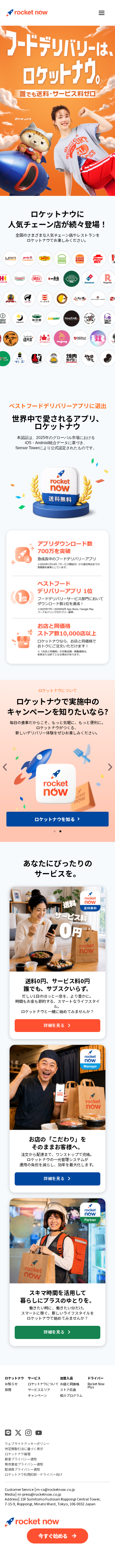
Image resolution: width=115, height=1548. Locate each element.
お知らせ (11, 1383)
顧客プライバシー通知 (21, 1458)
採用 (8, 1389)
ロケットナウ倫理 (17, 1453)
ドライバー (95, 1378)
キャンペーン (37, 1395)
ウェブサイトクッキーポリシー (27, 1443)
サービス (34, 1378)
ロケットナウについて (43, 1383)
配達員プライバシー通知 (22, 1469)
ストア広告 (68, 1389)
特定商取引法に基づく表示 (24, 1448)
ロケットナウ (14, 1378)
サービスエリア (39, 1389)
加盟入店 (66, 1378)
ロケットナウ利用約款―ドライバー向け (33, 1474)
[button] (5, 767)
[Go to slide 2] (60, 831)
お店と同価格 (69, 1383)
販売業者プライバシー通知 (24, 1464)
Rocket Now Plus (96, 1385)
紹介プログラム (71, 1395)
